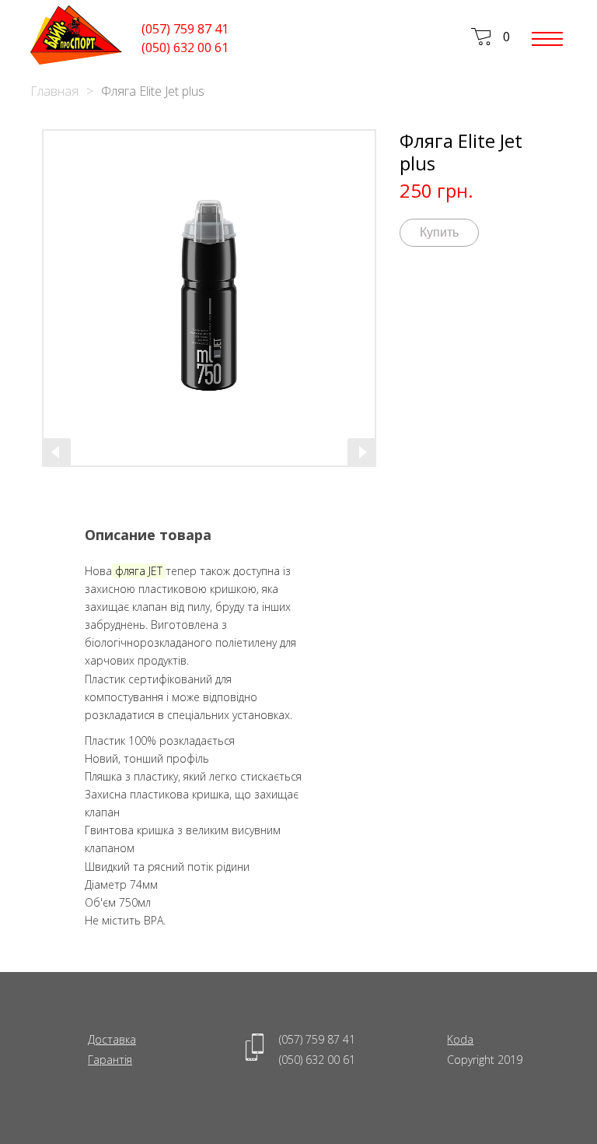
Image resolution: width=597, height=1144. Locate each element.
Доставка (112, 1039)
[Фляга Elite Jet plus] (209, 298)
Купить (439, 232)
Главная (54, 91)
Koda (460, 1039)
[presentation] (57, 452)
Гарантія (110, 1059)
